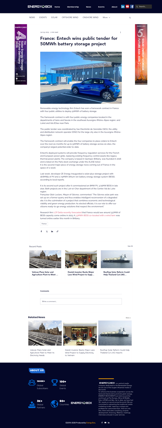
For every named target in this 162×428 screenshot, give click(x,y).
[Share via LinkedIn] (52, 231)
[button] (103, 7)
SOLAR (54, 17)
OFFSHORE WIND (70, 17)
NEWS (32, 17)
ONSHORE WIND (90, 17)
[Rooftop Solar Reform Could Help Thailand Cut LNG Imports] (117, 259)
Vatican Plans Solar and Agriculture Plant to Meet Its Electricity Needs (45, 273)
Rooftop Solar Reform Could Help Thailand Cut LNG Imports (116, 273)
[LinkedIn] (123, 6)
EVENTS (43, 17)
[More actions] (120, 32)
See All (130, 246)
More (105, 17)
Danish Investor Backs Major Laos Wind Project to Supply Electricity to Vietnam (81, 273)
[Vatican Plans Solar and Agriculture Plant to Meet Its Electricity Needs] (45, 259)
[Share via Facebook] (41, 231)
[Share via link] (57, 231)
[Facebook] (132, 6)
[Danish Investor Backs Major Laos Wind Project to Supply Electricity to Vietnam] (81, 259)
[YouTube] (127, 6)
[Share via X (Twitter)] (47, 231)
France (44, 224)
